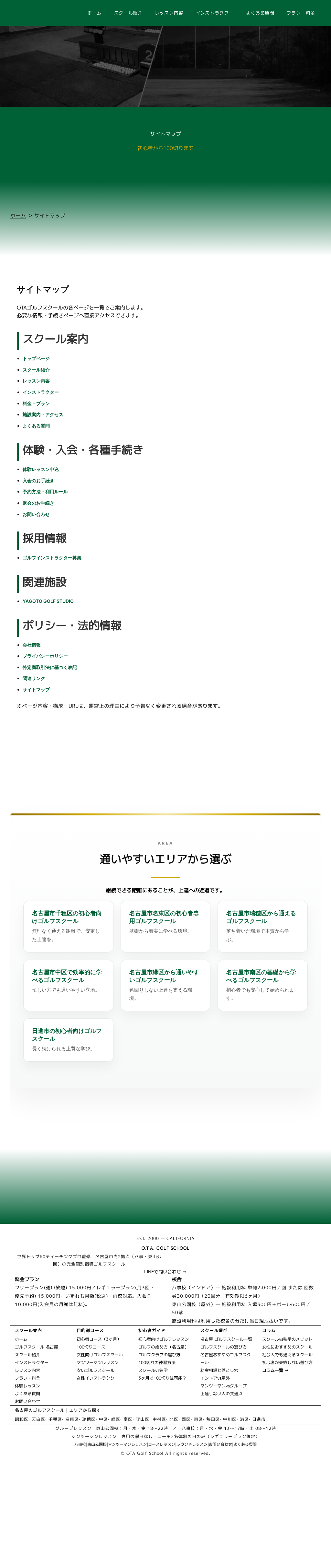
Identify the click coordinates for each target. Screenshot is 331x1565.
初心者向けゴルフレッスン (163, 1339)
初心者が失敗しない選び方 (287, 1362)
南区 (128, 1419)
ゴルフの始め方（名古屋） (163, 1347)
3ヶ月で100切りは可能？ (162, 1378)
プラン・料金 (301, 13)
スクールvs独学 (153, 1370)
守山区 (142, 1419)
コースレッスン (161, 1444)
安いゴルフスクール (95, 1370)
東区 (198, 1419)
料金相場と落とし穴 (219, 1370)
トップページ (36, 358)
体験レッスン (27, 1386)
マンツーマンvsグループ (223, 1386)
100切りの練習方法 (157, 1362)
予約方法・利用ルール (45, 491)
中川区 (230, 1419)
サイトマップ (36, 689)
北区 (173, 1419)
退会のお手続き (38, 503)
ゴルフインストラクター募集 (52, 557)
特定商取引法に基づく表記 (50, 667)
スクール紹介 (128, 13)
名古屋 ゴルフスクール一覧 (226, 1339)
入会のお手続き (38, 480)
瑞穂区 (89, 1419)
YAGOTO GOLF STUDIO (48, 601)
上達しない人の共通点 (221, 1393)
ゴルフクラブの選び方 (159, 1355)
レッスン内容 (169, 13)
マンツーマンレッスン (98, 1362)
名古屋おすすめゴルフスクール (225, 1358)
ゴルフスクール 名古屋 (36, 1347)
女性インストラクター (98, 1378)
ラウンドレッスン (192, 1444)
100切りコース (91, 1347)
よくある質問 (260, 13)
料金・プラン (36, 403)
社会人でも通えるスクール (287, 1355)
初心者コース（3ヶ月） (99, 1339)
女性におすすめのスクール (287, 1347)
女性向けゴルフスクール (100, 1355)
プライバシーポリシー (45, 656)
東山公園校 (97, 1444)
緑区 (115, 1419)
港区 (244, 1419)
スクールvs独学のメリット (287, 1339)
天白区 (38, 1419)
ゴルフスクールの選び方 (223, 1347)
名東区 (72, 1419)
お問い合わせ (36, 514)
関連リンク (34, 678)
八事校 (80, 1444)
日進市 (259, 1419)
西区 (186, 1419)
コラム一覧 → (275, 1370)
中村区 (159, 1419)
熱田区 (213, 1419)
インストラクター (215, 13)
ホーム (94, 13)
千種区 (55, 1419)
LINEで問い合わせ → (165, 1271)
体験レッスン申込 (41, 469)
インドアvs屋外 (215, 1378)
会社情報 (32, 645)
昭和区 (21, 1419)
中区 (103, 1419)
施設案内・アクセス (43, 414)
